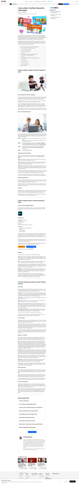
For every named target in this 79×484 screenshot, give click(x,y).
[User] (75, 1)
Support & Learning (37, 1)
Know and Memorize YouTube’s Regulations (28, 48)
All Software (27, 474)
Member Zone (47, 474)
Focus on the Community (25, 64)
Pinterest (24, 447)
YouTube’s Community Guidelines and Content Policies (33, 100)
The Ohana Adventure (23, 298)
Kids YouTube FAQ (24, 65)
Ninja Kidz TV (42, 303)
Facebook (38, 446)
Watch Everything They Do (25, 51)
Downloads (31, 1)
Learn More (22, 246)
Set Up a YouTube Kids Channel (26, 49)
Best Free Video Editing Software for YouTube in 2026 (56, 12)
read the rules (29, 109)
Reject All (66, 481)
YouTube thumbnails (32, 361)
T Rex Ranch (44, 304)
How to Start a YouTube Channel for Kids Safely (56, 15)
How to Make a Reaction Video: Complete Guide (55, 18)
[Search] (73, 1)
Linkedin (41, 446)
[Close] (78, 481)
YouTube (35, 446)
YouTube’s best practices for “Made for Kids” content (36, 106)
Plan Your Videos (24, 60)
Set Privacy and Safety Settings (26, 50)
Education (27, 478)
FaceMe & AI (51, 1)
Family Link (30, 141)
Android (32, 249)
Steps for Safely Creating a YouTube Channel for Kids (29, 46)
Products (26, 1)
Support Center (41, 474)
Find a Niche (23, 59)
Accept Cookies (72, 481)
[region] (39, 481)
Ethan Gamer (29, 300)
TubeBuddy (19, 344)
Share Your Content (24, 62)
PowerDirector (24, 234)
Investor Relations (21, 478)
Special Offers (44, 1)
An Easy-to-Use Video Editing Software (27, 55)
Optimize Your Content (25, 61)
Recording (23, 56)
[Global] (77, 1)
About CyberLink (21, 474)
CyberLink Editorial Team (33, 13)
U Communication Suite (35, 474)
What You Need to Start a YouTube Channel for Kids (29, 54)
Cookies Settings (60, 481)
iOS (29, 249)
